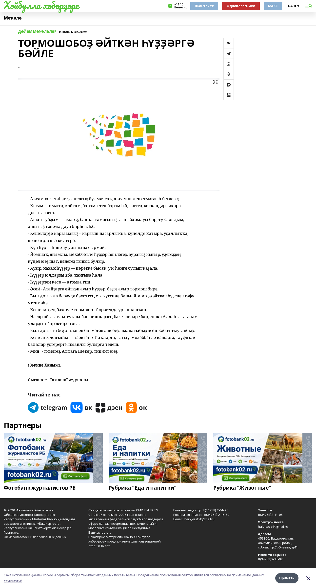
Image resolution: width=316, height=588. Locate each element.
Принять (287, 578)
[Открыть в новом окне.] (47, 407)
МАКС (273, 5)
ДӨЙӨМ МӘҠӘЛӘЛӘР (37, 32)
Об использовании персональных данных (35, 537)
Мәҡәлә (12, 18)
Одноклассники (241, 5)
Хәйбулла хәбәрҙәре (41, 5)
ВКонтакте (204, 5)
